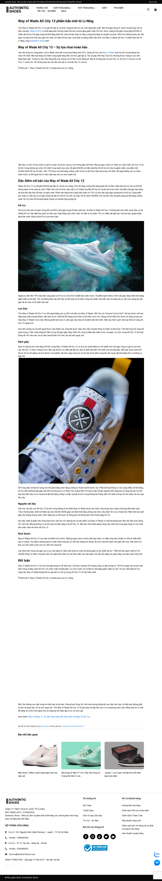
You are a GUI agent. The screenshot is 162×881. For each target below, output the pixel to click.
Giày (104, 8)
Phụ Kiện (118, 8)
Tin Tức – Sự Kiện (46, 11)
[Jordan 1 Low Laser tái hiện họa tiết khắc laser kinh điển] (124, 755)
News (46, 726)
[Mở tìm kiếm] (148, 9)
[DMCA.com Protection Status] (11, 865)
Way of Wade (109, 52)
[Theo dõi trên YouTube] (113, 836)
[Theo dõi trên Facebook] (85, 836)
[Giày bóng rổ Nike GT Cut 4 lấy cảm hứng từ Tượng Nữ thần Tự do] (81, 755)
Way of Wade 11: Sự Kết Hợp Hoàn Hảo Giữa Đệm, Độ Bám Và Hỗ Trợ (59, 717)
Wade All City (36, 31)
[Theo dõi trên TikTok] (99, 836)
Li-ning (63, 726)
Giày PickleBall (62, 8)
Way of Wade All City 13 (75, 726)
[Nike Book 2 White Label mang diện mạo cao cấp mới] (38, 755)
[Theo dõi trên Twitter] (106, 836)
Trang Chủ (42, 8)
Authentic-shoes (37, 41)
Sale (63, 11)
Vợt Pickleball (86, 8)
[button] (153, 2)
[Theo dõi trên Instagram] (92, 836)
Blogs (41, 726)
